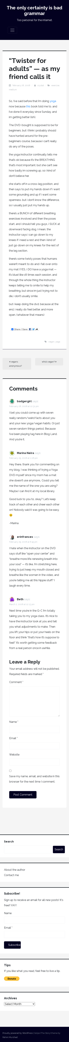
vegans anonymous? (15, 363)
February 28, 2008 (22, 85)
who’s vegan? (48, 361)
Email (13, 738)
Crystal (41, 85)
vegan (51, 341)
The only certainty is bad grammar (34, 10)
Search (9, 841)
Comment (16, 682)
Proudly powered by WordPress (18, 1033)
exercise (55, 85)
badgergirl (24, 401)
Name (13, 721)
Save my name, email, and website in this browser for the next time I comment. (34, 779)
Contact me (11, 875)
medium (13, 89)
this (28, 106)
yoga (53, 101)
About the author (14, 869)
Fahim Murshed (10, 1037)
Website (14, 754)
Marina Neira (25, 453)
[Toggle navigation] (12, 30)
